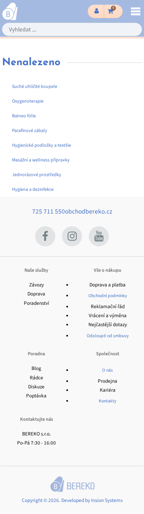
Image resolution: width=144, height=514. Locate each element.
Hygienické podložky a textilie (41, 145)
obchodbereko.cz (88, 211)
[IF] (72, 236)
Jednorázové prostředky (36, 174)
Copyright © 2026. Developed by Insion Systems (72, 500)
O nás (107, 370)
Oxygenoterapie (28, 101)
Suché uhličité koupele (34, 86)
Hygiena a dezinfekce (33, 189)
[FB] (45, 236)
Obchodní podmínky (107, 295)
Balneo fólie (24, 116)
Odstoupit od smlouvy (108, 336)
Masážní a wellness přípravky (41, 160)
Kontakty (107, 401)
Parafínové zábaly (29, 130)
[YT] (98, 236)
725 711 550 (48, 211)
